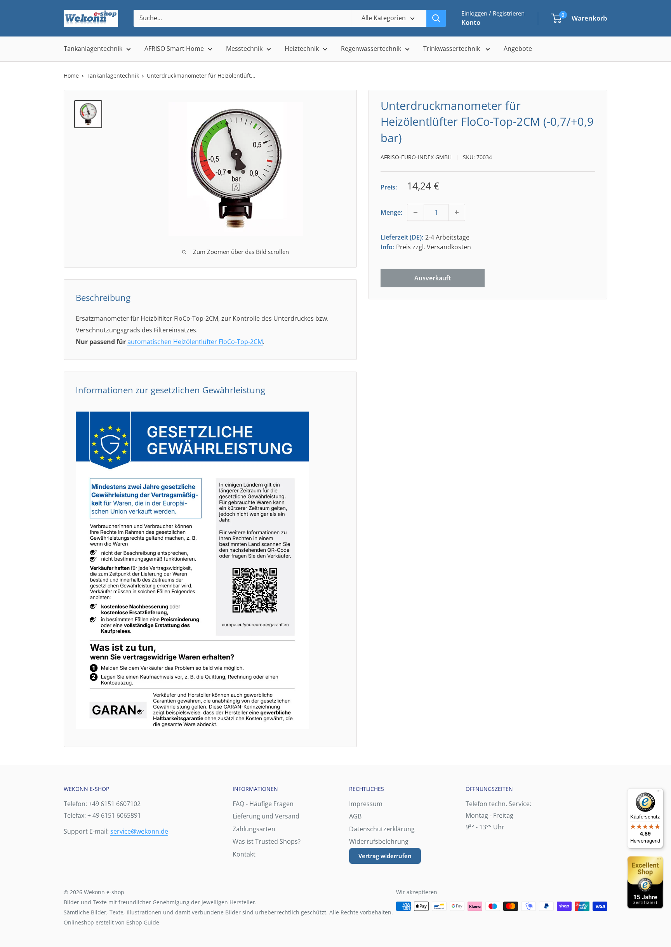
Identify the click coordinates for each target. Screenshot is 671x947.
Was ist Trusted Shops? (267, 841)
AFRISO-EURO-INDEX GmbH (416, 157)
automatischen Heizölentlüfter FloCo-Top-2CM (195, 341)
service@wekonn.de (139, 831)
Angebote (518, 48)
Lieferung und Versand (266, 816)
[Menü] (658, 793)
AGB (355, 816)
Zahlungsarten (254, 829)
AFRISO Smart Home (174, 48)
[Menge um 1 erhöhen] (456, 212)
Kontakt (244, 854)
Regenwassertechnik (371, 48)
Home (71, 75)
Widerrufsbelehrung (379, 841)
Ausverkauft (432, 278)
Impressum (365, 803)
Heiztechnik (302, 48)
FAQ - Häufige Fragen (263, 803)
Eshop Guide (142, 922)
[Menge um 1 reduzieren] (415, 212)
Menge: (391, 212)
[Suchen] (436, 18)
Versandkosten (449, 247)
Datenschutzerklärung (382, 829)
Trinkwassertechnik (452, 48)
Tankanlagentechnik (93, 48)
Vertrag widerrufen (385, 856)
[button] (556, 18)
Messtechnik (244, 48)
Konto (470, 22)
